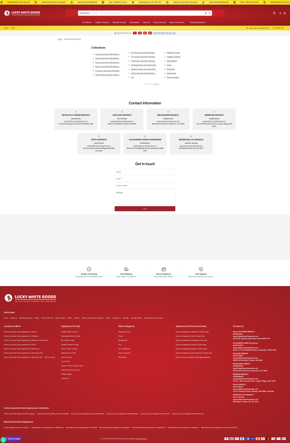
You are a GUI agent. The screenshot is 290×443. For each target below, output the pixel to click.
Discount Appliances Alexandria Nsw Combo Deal (194, 353)
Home (60, 39)
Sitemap (126, 318)
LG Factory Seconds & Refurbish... (107, 71)
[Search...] (209, 13)
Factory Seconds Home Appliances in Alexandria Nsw (23, 353)
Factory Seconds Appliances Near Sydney (19, 414)
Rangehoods (171, 73)
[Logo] (22, 13)
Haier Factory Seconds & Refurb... (107, 75)
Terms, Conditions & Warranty (93, 318)
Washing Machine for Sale (70, 336)
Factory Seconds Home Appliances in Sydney (20, 332)
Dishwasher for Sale (68, 353)
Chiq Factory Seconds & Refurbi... (143, 61)
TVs (132, 77)
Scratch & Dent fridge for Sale (72, 366)
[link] (178, 22)
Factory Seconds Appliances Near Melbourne (87, 414)
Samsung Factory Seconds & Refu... (144, 65)
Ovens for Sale (66, 357)
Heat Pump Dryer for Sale (70, 370)
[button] (88, 13)
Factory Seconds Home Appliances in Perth (20, 345)
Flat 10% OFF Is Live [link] (134, 33)
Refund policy (61, 318)
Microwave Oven (124, 332)
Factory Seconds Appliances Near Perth (155, 414)
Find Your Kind (50, 357)
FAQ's (70, 318)
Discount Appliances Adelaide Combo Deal (191, 340)
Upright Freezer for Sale (69, 345)
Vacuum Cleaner (173, 77)
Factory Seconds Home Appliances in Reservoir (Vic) (23, 357)
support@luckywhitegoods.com (75, 121)
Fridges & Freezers (173, 57)
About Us (13, 318)
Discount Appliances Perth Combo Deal (190, 336)
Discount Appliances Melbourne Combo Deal (192, 332)
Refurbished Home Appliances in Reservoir (183, 427)
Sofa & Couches (124, 353)
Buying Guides (136, 318)
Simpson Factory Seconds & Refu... (143, 69)
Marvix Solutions (141, 439)
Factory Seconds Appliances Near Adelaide (53, 414)
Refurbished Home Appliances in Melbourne (47, 427)
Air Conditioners (124, 349)
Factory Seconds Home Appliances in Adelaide (21, 336)
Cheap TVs (65, 378)
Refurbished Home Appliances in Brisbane (114, 427)
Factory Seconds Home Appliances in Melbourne (22, 349)
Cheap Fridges (66, 374)
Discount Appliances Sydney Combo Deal (191, 345)
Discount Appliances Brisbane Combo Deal (191, 349)
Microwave (171, 69)
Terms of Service (47, 318)
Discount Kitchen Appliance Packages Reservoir (193, 357)
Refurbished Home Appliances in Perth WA (81, 427)
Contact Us (116, 318)
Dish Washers (172, 61)
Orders (6, 28)
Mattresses (122, 357)
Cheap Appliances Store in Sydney (16, 427)
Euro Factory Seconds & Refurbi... (143, 53)
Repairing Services (26, 318)
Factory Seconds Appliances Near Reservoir (188, 414)
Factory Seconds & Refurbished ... (107, 54)
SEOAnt (156, 84)
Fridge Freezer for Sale (69, 332)
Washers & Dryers (173, 53)
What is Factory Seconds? (153, 318)
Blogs (37, 318)
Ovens (169, 65)
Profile (13, 28)
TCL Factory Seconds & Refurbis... (143, 57)
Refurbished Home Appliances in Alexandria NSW (219, 427)
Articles (76, 318)
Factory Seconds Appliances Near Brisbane (122, 414)
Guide (108, 318)
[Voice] (206, 13)
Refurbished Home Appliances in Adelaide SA (149, 427)
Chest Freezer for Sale (69, 349)
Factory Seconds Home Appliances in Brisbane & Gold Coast (26, 340)
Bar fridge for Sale (67, 340)
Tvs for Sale (65, 361)
